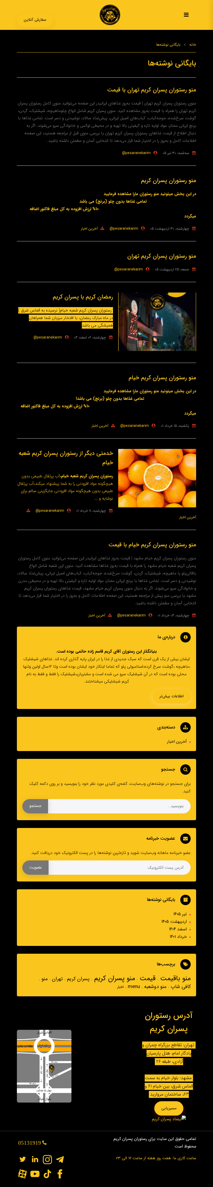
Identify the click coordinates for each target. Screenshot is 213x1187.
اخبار (120, 987)
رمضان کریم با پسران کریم (83, 297)
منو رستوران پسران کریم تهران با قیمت (151, 89)
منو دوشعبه (155, 987)
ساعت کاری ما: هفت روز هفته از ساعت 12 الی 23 (156, 1158)
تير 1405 (180, 914)
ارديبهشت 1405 (174, 921)
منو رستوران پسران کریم (168, 180)
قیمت (147, 978)
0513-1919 (35, 8)
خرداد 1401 (178, 936)
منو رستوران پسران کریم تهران (161, 256)
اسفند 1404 (178, 929)
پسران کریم (77, 979)
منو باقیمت (174, 978)
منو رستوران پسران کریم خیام (162, 377)
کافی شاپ (180, 987)
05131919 (30, 1143)
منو (44, 979)
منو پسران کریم (113, 978)
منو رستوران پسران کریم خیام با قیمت (152, 544)
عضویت (35, 867)
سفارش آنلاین (35, 20)
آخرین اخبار (89, 228)
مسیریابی (169, 1108)
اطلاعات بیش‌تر (171, 696)
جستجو (35, 806)
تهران (56, 979)
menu (133, 987)
